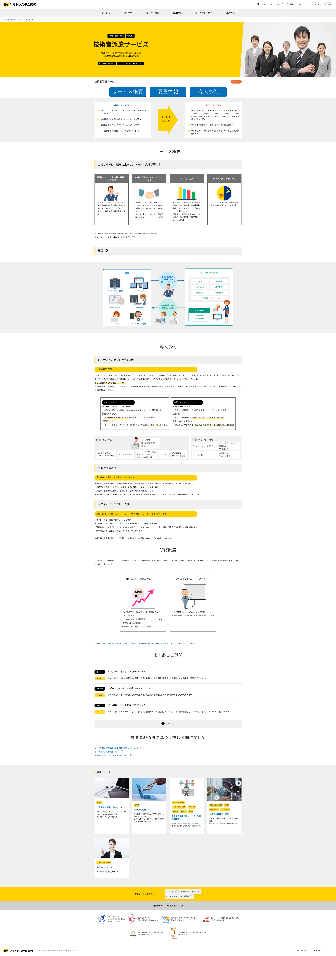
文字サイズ (315, 4)
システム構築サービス (219, 814)
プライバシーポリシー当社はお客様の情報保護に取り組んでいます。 (116, 919)
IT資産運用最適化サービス (108, 807)
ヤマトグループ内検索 (284, 4)
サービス (105, 13)
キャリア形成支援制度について (115, 643)
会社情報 (177, 13)
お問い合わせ (302, 4)
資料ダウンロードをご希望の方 (178, 896)
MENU (235, 82)
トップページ (8, 20)
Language (327, 4)
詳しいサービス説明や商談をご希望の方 (182, 891)
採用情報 (230, 13)
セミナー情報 (152, 13)
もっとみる (170, 724)
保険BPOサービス (104, 867)
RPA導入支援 (140, 810)
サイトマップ (267, 4)
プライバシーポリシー (303, 951)
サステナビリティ (203, 13)
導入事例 (128, 13)
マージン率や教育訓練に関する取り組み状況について (153, 643)
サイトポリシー (319, 951)
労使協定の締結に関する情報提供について (112, 755)
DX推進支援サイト (173, 906)
